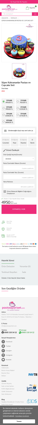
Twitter (8, 346)
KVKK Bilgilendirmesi (8, 389)
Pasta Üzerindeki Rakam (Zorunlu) (14, 163)
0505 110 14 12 (10, 332)
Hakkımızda (5, 368)
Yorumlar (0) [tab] (25, 266)
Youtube (8, 359)
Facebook (9, 341)
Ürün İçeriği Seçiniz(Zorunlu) (12, 154)
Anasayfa (5, 18)
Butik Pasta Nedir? (7, 404)
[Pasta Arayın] (35, 14)
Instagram (9, 355)
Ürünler (14, 18)
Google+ (9, 350)
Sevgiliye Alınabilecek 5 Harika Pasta (13, 402)
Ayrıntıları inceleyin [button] (22, 416)
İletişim (4, 376)
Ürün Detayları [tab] (8, 266)
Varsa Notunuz (8, 182)
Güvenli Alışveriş (7, 383)
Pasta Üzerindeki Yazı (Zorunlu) (13, 172)
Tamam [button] (19, 421)
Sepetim (32, 7)
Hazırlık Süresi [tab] (8, 261)
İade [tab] (24, 272)
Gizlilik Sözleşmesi (7, 391)
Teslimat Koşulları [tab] (9, 272)
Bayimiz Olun (6, 373)
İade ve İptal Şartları (8, 386)
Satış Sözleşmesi (6, 394)
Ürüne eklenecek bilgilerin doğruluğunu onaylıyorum (19, 192)
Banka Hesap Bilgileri (8, 370)
